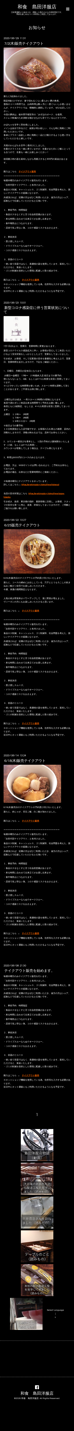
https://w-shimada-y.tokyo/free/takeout (40, 484)
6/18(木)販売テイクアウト (25, 760)
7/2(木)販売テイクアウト (24, 43)
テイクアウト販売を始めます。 (29, 971)
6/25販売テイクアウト (22, 525)
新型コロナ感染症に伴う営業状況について (36, 310)
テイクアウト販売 (27, 171)
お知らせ (37, 28)
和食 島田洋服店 (37, 6)
